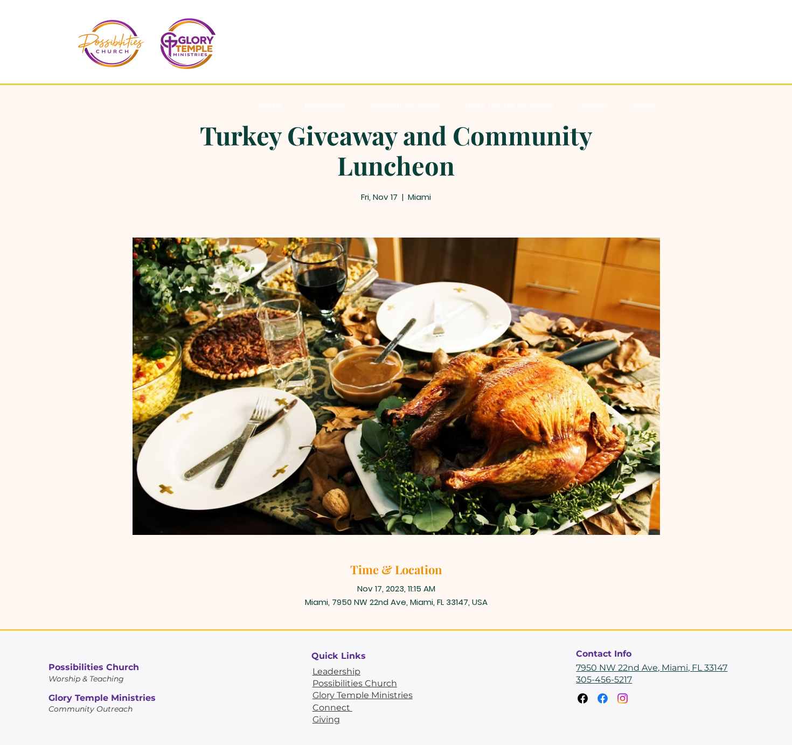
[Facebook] (582, 698)
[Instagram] (622, 698)
